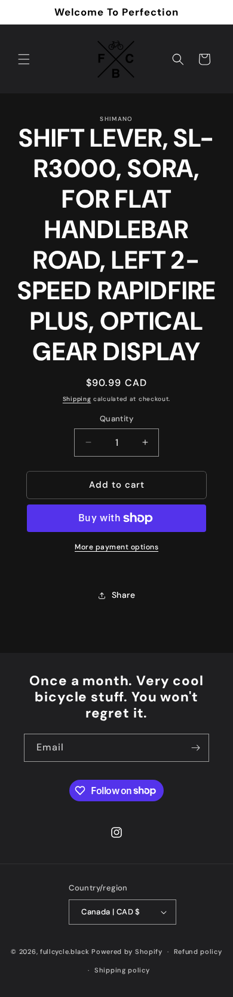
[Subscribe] (195, 748)
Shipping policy (122, 970)
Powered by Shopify (127, 951)
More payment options (116, 547)
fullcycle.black (65, 951)
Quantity (116, 419)
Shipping (77, 399)
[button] (24, 59)
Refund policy (198, 951)
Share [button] (124, 594)
